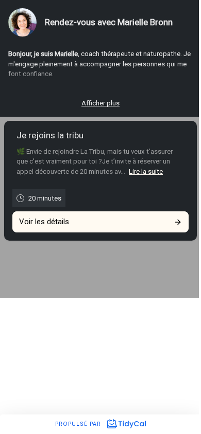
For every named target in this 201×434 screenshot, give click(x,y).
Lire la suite (146, 171)
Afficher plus (100, 103)
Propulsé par (79, 424)
